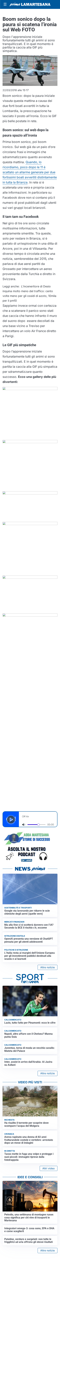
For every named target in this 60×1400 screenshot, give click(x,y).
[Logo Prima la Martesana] (30, 4)
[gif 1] (30, 413)
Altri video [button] (48, 1168)
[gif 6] (30, 633)
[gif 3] (30, 506)
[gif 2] (30, 465)
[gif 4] (30, 548)
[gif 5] (30, 594)
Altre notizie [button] (47, 967)
